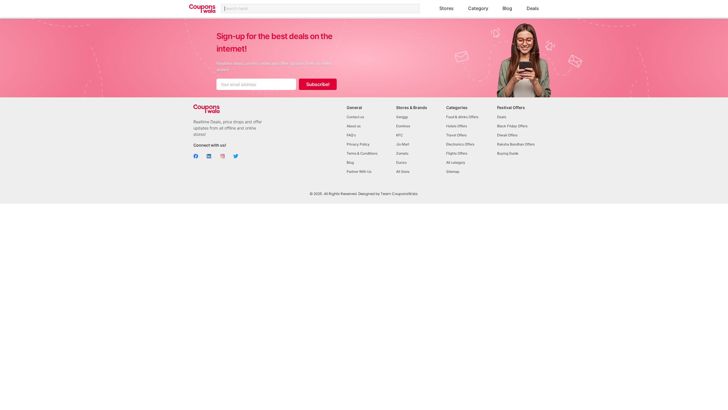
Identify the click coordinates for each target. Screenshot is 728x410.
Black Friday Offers (512, 126)
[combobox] (320, 8)
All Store (403, 171)
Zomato (402, 153)
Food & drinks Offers (462, 117)
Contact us (355, 117)
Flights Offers (456, 153)
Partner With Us (359, 171)
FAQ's (351, 135)
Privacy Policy (358, 144)
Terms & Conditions (362, 153)
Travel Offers (456, 135)
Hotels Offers (456, 126)
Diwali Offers (507, 135)
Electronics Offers (460, 144)
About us (354, 126)
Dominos (403, 126)
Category (478, 8)
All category (455, 162)
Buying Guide (507, 153)
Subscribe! (318, 84)
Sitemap (452, 171)
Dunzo (401, 162)
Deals (533, 8)
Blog (507, 8)
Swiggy (402, 117)
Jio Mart (402, 144)
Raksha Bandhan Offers (516, 144)
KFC (399, 135)
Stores (446, 8)
